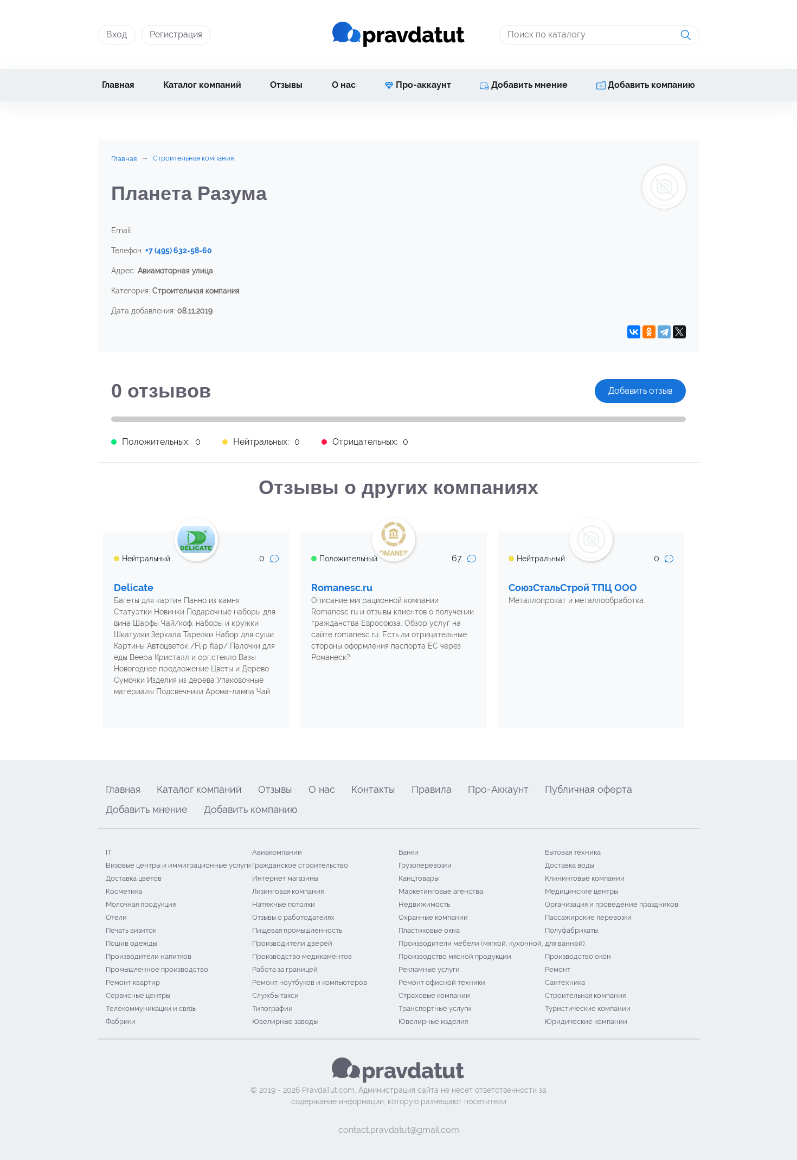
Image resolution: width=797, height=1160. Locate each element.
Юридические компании (586, 1021)
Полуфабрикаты (571, 930)
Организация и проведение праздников (611, 904)
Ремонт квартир (133, 982)
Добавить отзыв (640, 391)
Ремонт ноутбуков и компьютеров (309, 982)
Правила (432, 789)
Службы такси (275, 995)
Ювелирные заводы (285, 1021)
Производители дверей (292, 943)
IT (109, 852)
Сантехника (565, 982)
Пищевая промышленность (297, 930)
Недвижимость (424, 904)
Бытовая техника (573, 852)
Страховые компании (434, 995)
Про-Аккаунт (498, 789)
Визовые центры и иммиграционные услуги (178, 865)
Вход (116, 34)
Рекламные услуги (429, 969)
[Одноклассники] (648, 331)
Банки (408, 852)
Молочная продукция (141, 904)
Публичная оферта (588, 789)
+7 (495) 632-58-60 (178, 250)
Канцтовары (418, 878)
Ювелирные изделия (433, 1021)
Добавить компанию (650, 85)
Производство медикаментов (302, 956)
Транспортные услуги (434, 1008)
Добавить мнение (528, 85)
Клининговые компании (585, 878)
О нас (344, 85)
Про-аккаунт (422, 85)
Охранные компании (433, 917)
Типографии (272, 1008)
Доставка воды (569, 865)
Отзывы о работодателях (293, 917)
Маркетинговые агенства (440, 891)
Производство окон (578, 956)
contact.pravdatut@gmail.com (398, 1130)
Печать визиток (131, 930)
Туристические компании (588, 1008)
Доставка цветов (134, 878)
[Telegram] (664, 331)
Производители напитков (148, 956)
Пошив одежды (131, 943)
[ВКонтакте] (633, 331)
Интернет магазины (285, 878)
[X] (679, 331)
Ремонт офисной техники (441, 982)
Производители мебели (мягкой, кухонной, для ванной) (491, 943)
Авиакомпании (277, 852)
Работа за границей (285, 969)
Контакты (373, 789)
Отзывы (286, 85)
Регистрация (176, 34)
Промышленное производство (157, 969)
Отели (116, 917)
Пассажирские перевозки (588, 917)
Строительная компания (585, 995)
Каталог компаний (202, 85)
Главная (118, 85)
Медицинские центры (581, 891)
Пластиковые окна (429, 930)
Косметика (124, 891)
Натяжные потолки (283, 904)
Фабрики (121, 1021)
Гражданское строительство (300, 865)
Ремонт (557, 969)
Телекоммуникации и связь (151, 1008)
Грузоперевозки (425, 865)
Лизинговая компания (288, 891)
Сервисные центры (138, 995)
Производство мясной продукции (454, 956)
